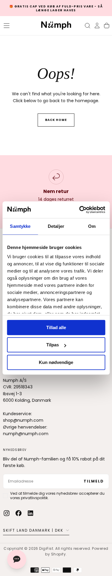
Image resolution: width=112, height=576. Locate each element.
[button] (6, 25)
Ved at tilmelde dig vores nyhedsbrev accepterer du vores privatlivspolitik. (57, 495)
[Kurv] (106, 25)
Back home (56, 120)
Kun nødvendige (56, 362)
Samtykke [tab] (20, 226)
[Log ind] (97, 25)
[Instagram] (6, 513)
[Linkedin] (30, 513)
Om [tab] (92, 226)
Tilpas (52, 344)
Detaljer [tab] (56, 226)
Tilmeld (94, 481)
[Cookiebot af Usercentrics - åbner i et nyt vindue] (79, 210)
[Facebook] (18, 513)
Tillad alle (56, 327)
